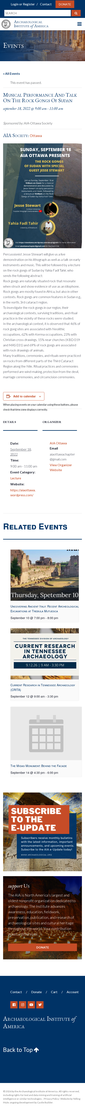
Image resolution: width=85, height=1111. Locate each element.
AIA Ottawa (58, 443)
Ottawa (36, 135)
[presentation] (45, 575)
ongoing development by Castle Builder (31, 1102)
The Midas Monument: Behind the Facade (39, 766)
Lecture (15, 478)
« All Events (11, 73)
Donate (65, 4)
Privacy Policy (51, 1098)
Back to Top (18, 1049)
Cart (54, 992)
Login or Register (23, 4)
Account (73, 992)
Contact (46, 4)
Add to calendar (24, 396)
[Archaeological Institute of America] (7, 20)
